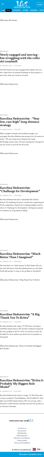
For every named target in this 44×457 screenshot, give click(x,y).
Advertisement (22, 436)
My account (22, 431)
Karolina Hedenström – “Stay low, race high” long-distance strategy (19, 122)
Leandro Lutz (7, 65)
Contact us (22, 428)
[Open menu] (2, 4)
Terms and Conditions (22, 443)
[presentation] (22, 34)
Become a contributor (22, 438)
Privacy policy (22, 440)
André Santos (7, 129)
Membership (22, 433)
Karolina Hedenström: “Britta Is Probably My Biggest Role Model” (21, 384)
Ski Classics (4, 51)
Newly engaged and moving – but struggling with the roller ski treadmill (20, 58)
